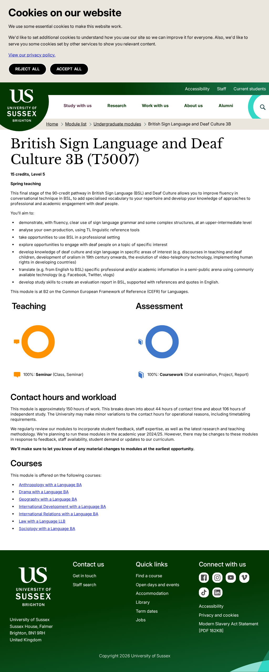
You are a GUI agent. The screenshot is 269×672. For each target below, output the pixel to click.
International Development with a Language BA (62, 506)
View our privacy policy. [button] (31, 54)
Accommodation (152, 593)
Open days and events (157, 584)
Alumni (226, 105)
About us (193, 105)
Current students (250, 88)
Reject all (27, 68)
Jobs (141, 619)
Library (143, 602)
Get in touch (84, 575)
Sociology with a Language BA (47, 528)
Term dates (147, 611)
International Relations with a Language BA (58, 513)
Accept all (69, 68)
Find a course (149, 575)
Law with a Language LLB (42, 521)
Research (116, 105)
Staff (221, 88)
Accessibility (197, 88)
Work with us (155, 105)
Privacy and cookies (219, 615)
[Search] (258, 107)
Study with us (78, 105)
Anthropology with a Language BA (50, 484)
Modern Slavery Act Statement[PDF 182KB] (228, 627)
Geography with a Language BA (48, 499)
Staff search (84, 584)
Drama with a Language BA (44, 491)
